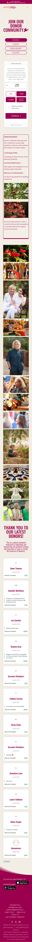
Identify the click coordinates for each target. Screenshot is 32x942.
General (16, 40)
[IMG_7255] (16, 480)
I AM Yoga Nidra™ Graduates (15, 917)
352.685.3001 (16, 1)
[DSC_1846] (16, 428)
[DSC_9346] (16, 279)
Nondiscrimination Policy (15, 910)
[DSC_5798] (16, 410)
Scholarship (16, 48)
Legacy (16, 44)
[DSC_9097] (16, 335)
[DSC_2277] (16, 374)
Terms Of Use (21, 912)
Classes (16, 53)
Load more (7, 861)
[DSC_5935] (16, 318)
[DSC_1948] (16, 261)
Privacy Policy (9, 912)
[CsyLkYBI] (16, 198)
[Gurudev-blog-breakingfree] (16, 498)
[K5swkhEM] (16, 217)
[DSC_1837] (16, 392)
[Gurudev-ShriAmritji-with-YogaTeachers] (16, 520)
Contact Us (15, 914)
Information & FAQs (15, 907)
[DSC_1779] (16, 463)
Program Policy (15, 905)
